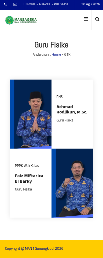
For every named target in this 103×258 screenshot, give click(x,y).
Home (56, 55)
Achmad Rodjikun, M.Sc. (71, 110)
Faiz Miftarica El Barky (29, 179)
